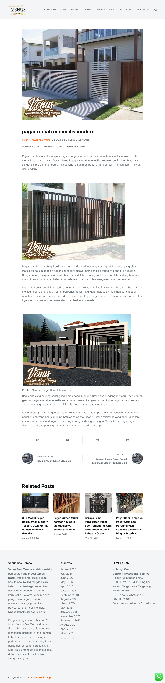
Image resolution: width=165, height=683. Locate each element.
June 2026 (66, 577)
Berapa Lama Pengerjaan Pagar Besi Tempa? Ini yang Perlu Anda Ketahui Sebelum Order (98, 525)
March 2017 (67, 633)
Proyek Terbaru (106, 9)
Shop (63, 9)
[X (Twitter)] (67, 440)
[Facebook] (37, 440)
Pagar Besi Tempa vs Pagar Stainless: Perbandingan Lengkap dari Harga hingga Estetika (129, 525)
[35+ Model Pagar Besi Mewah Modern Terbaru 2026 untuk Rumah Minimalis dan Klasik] (35, 503)
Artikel (89, 9)
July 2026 (66, 573)
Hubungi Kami (142, 9)
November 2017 (70, 616)
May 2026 (66, 582)
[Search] (155, 10)
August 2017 (68, 624)
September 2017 (70, 620)
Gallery (123, 9)
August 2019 (68, 599)
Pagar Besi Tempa (76, 146)
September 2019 (70, 594)
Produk (74, 9)
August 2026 (68, 569)
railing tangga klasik (35, 582)
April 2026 (66, 586)
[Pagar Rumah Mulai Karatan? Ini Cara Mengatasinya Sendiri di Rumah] (66, 503)
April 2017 (66, 629)
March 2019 (67, 603)
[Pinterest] (98, 440)
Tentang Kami (49, 9)
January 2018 (68, 611)
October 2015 (68, 637)
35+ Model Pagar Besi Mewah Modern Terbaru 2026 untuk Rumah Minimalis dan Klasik (35, 525)
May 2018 (66, 607)
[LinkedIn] (128, 440)
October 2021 (68, 590)
